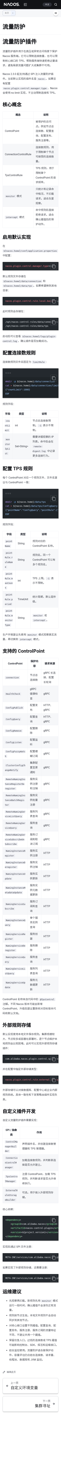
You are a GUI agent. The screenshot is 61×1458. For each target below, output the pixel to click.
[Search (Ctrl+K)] (54, 4)
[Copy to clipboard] (53, 266)
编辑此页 (11, 1372)
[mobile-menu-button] (25, 4)
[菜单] (55, 13)
